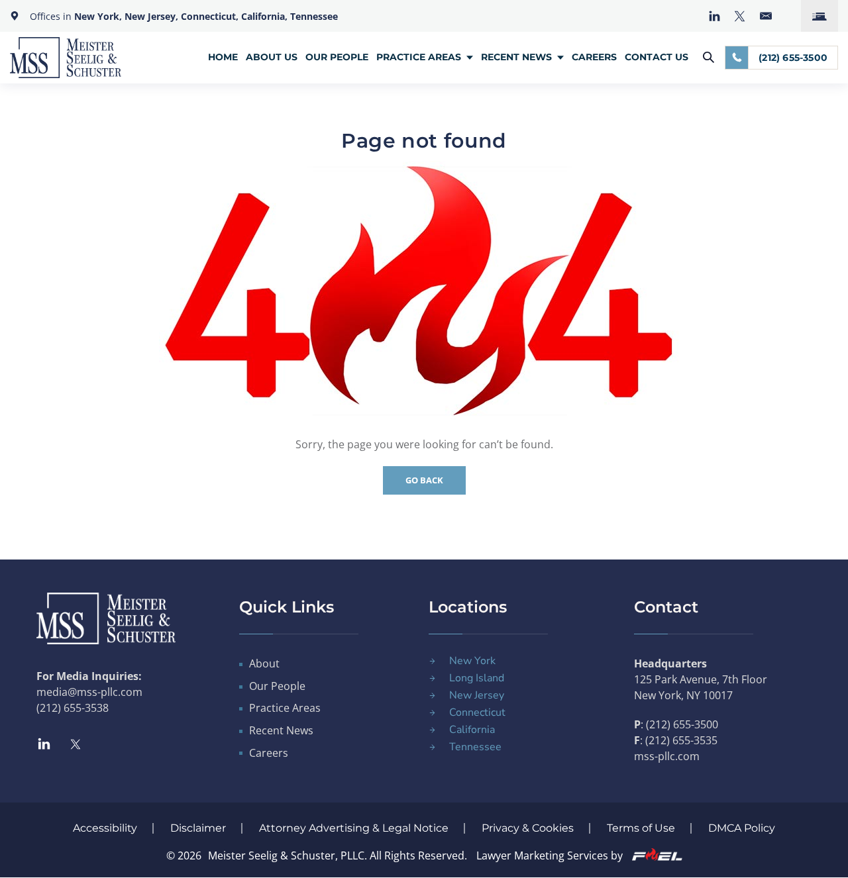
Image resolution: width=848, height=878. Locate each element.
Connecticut (477, 712)
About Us (271, 57)
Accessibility (105, 828)
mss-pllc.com (667, 756)
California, (264, 16)
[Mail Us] (766, 16)
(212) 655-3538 (72, 708)
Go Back (424, 480)
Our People (336, 57)
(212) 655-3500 (793, 58)
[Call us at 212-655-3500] (737, 58)
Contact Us (656, 57)
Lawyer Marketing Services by (550, 855)
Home (223, 57)
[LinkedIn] (714, 16)
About (264, 663)
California (472, 729)
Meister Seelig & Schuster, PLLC (286, 855)
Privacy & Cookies (528, 828)
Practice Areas (418, 57)
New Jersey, (153, 16)
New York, (99, 16)
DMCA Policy (741, 828)
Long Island (476, 678)
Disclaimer (198, 828)
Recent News (516, 57)
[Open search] (708, 57)
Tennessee (314, 16)
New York (472, 661)
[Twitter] (739, 16)
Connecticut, (211, 16)
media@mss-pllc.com (89, 692)
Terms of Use (641, 828)
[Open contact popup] (819, 16)
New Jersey (476, 695)
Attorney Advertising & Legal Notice (354, 828)
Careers (594, 57)
